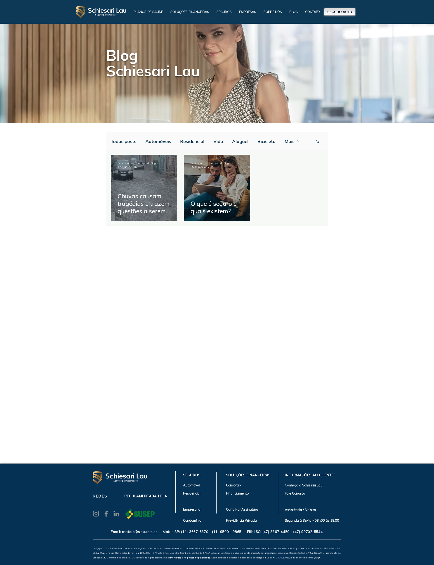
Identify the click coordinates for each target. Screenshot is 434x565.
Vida (218, 141)
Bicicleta (266, 141)
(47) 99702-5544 (308, 532)
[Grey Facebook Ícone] (106, 514)
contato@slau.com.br (139, 532)
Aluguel (240, 141)
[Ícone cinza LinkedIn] (116, 514)
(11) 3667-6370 (194, 532)
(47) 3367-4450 (276, 532)
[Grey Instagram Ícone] (96, 514)
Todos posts (123, 141)
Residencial (192, 141)
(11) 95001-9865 (226, 532)
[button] (190, 11)
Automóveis (158, 141)
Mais (290, 141)
